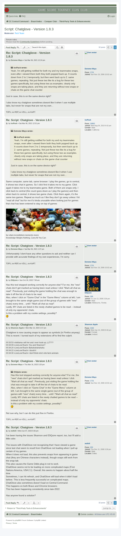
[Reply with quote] (77, 53)
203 (91, 447)
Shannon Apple (91, 324)
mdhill (87, 443)
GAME (42, 10)
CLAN (75, 10)
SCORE (51, 10)
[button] (108, 47)
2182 (92, 328)
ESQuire (88, 293)
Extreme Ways (90, 69)
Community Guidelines (30, 42)
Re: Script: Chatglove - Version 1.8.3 (28, 54)
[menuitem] (22, 16)
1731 (92, 72)
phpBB (17, 520)
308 (91, 296)
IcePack (88, 120)
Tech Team (19, 33)
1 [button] (111, 47)
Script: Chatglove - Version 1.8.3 (29, 29)
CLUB (84, 10)
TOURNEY (64, 10)
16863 (92, 123)
